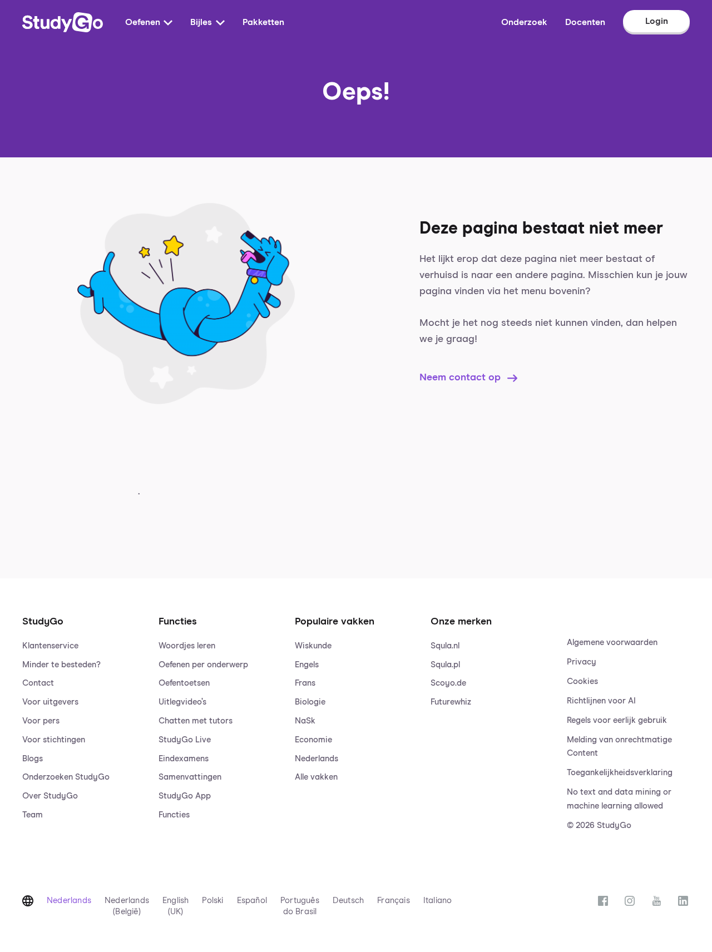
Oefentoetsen (184, 683)
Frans (305, 683)
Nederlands (316, 759)
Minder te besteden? (61, 665)
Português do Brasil (299, 906)
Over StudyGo (50, 796)
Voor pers (41, 721)
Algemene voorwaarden (612, 642)
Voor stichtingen (53, 740)
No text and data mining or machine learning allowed (619, 799)
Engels (307, 665)
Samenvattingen (190, 777)
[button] (84, 712)
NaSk (305, 721)
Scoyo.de (448, 683)
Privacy (581, 662)
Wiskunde (313, 646)
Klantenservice (50, 646)
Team (32, 815)
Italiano (437, 900)
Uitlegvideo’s (182, 702)
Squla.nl (445, 646)
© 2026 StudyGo (599, 825)
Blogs (32, 759)
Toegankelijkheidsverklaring (620, 772)
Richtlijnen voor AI (601, 701)
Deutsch (348, 900)
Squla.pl (445, 665)
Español (252, 900)
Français (393, 900)
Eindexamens (184, 759)
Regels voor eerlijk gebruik (617, 720)
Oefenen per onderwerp (203, 665)
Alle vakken (316, 777)
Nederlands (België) (127, 906)
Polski (212, 900)
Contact (38, 683)
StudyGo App (185, 796)
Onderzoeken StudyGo (66, 777)
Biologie (310, 702)
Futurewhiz (451, 702)
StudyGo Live (185, 740)
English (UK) (175, 906)
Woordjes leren (187, 646)
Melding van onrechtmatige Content (619, 747)
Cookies (582, 681)
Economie (313, 740)
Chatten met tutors (196, 721)
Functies (174, 815)
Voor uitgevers (50, 702)
